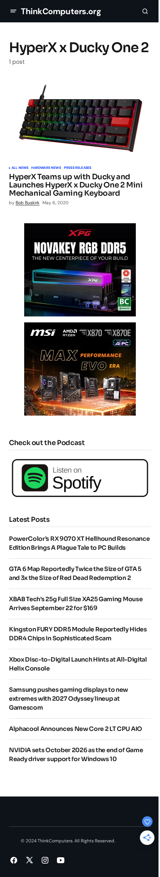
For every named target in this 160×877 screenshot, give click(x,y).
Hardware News (46, 168)
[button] (13, 11)
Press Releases (78, 168)
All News (20, 168)
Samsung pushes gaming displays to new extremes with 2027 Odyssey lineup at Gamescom (68, 699)
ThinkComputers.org (61, 11)
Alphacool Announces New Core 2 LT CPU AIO (75, 729)
